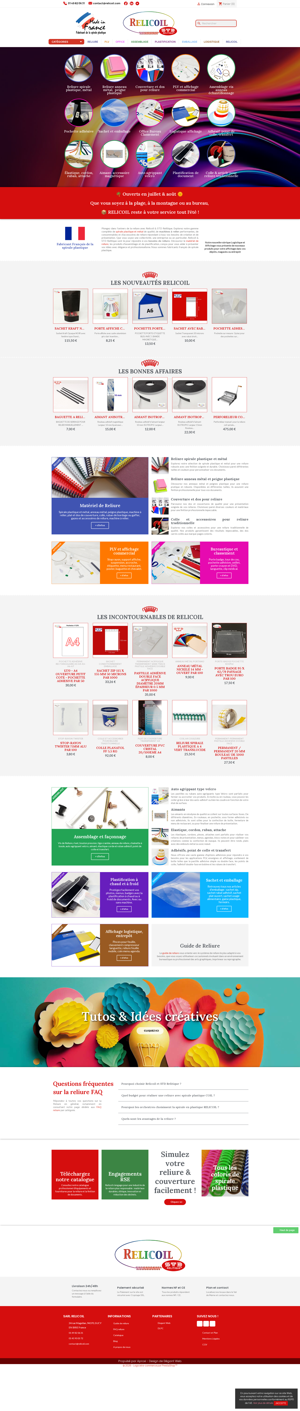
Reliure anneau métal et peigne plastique (205, 479)
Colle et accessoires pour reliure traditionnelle (209, 521)
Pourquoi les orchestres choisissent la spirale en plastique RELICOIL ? (170, 1107)
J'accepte (280, 1403)
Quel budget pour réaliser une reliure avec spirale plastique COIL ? (168, 1095)
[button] (100, 525)
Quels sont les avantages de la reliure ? (148, 1119)
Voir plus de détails (263, 1402)
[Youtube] (212, 1324)
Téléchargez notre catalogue (75, 1176)
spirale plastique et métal (129, 231)
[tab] (183, 1084)
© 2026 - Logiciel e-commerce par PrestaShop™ (150, 1365)
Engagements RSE (125, 1176)
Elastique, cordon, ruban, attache (198, 830)
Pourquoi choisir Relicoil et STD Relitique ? (151, 1083)
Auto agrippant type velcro (193, 789)
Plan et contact (217, 1288)
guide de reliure (170, 952)
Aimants (178, 809)
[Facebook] (206, 1324)
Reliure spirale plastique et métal (199, 459)
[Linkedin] (199, 1324)
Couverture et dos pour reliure (196, 499)
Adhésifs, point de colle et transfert (201, 850)
